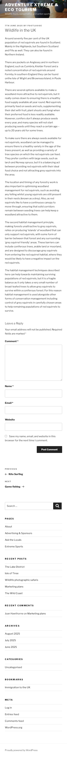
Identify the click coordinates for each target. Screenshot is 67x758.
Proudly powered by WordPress (21, 750)
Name (9, 386)
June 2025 (11, 647)
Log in (8, 707)
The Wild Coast (14, 593)
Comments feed (14, 721)
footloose (34, 26)
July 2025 (10, 640)
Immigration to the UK (17, 687)
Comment (11, 341)
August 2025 (12, 633)
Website (10, 419)
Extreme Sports (14, 546)
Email (9, 402)
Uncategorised (13, 667)
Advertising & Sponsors (18, 533)
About (8, 526)
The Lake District (15, 566)
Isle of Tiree (12, 573)
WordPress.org (13, 727)
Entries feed (12, 714)
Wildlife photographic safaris (21, 580)
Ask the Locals (13, 539)
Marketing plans (14, 586)
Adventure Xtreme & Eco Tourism (32, 7)
